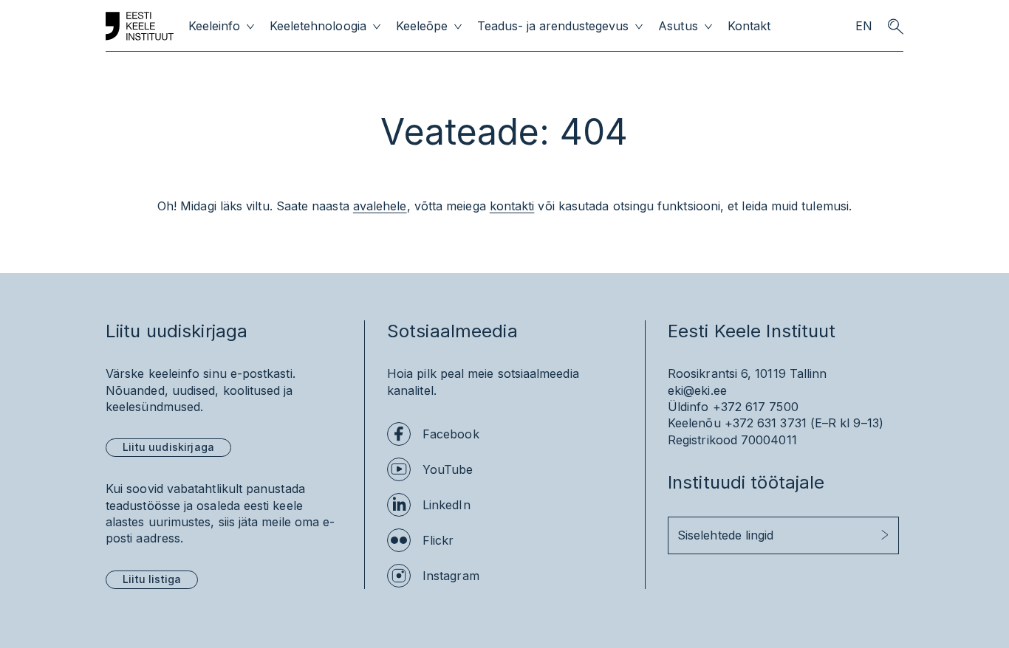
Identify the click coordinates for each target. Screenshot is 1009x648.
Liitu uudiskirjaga (168, 447)
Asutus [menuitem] (677, 26)
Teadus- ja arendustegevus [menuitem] (553, 26)
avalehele (380, 206)
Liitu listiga (152, 579)
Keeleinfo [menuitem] (214, 26)
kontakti (512, 206)
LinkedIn (447, 504)
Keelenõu (694, 423)
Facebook (451, 434)
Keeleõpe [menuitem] (422, 26)
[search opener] (895, 26)
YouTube (448, 469)
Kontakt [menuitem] (749, 26)
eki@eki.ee (697, 390)
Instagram (451, 575)
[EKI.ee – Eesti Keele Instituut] (140, 26)
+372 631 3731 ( (770, 423)
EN (863, 26)
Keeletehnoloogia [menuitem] (318, 26)
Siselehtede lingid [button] (725, 535)
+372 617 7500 (755, 406)
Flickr (438, 540)
